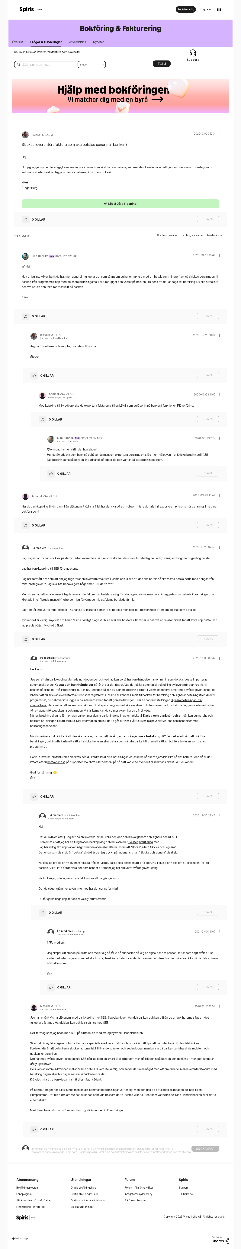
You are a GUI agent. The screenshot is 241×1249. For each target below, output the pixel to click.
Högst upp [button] (21, 1238)
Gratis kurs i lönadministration (88, 1200)
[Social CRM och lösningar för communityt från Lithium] (220, 1239)
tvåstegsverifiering (140, 842)
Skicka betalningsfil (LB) (192, 454)
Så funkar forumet (136, 1200)
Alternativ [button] (162, 65)
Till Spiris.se (186, 1194)
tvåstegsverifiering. (145, 868)
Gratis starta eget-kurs (84, 1194)
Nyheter (98, 42)
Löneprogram (24, 1194)
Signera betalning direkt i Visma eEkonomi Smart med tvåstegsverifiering (163, 690)
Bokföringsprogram (27, 1187)
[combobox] (57, 64)
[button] (219, 134)
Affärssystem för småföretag (33, 1200)
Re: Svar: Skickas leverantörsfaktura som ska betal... (48, 52)
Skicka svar (205, 1149)
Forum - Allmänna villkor (139, 1187)
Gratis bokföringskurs (83, 1187)
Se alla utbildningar (82, 1206)
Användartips (77, 42)
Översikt (17, 42)
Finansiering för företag (30, 1206)
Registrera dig (186, 9)
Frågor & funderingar (46, 42)
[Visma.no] (31, 9)
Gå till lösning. (127, 204)
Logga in (206, 9)
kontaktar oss (56, 762)
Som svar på (53, 338)
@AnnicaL (53, 449)
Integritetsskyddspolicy (138, 1194)
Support (183, 1187)
